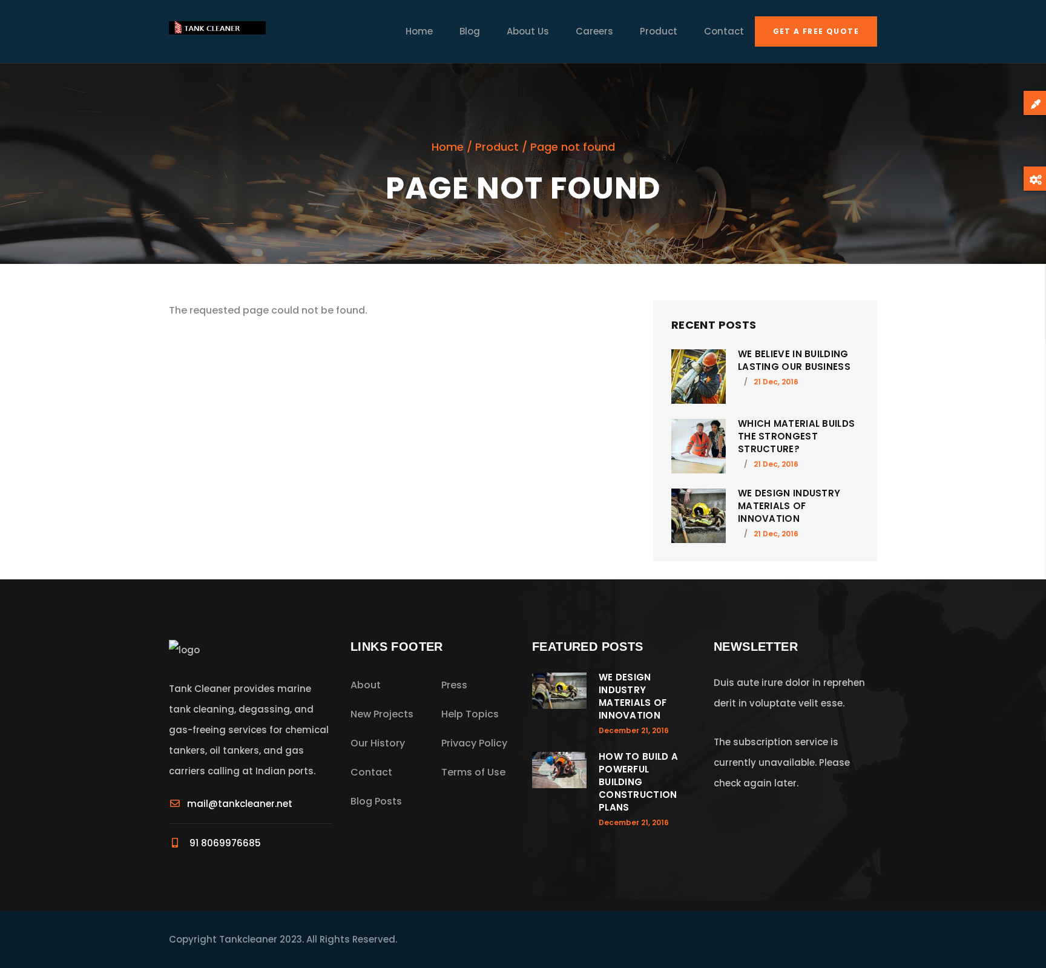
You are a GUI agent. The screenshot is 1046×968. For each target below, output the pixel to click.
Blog (469, 31)
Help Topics (470, 714)
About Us (528, 31)
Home (419, 31)
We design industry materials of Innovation (789, 506)
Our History (377, 743)
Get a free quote (816, 31)
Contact (724, 31)
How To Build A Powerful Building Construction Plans (638, 782)
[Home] (217, 31)
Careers (594, 31)
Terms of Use (473, 772)
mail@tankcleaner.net (239, 803)
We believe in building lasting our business (794, 360)
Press (454, 685)
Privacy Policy (474, 743)
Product (658, 31)
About (365, 685)
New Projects (381, 714)
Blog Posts (376, 801)
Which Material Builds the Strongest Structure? (796, 436)
